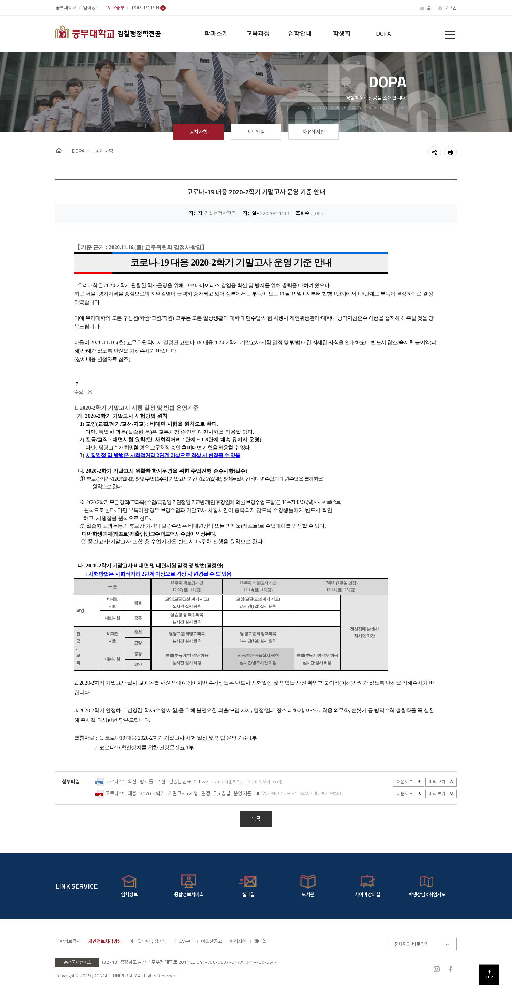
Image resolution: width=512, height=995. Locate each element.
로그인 (450, 7)
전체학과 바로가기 (411, 944)
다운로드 (404, 782)
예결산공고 (211, 941)
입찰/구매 (183, 941)
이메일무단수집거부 (148, 941)
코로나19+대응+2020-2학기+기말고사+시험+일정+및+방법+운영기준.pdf (182, 793)
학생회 (342, 33)
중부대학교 (65, 7)
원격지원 (238, 941)
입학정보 (91, 7)
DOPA (383, 33)
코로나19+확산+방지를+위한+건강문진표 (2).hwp (156, 781)
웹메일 (260, 941)
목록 (256, 819)
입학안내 (300, 33)
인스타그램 (436, 969)
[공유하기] (434, 152)
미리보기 (437, 782)
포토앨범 (256, 132)
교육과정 (258, 33)
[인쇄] (450, 152)
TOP (489, 977)
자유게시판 (313, 132)
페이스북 (450, 969)
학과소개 (216, 33)
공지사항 (198, 132)
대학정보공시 (67, 941)
